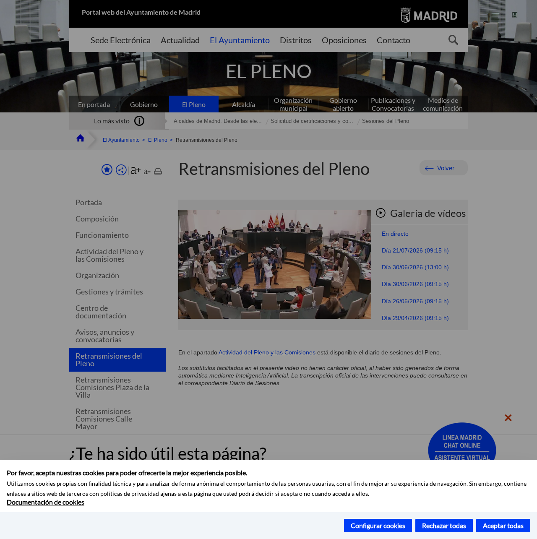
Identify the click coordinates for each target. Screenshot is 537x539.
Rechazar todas (444, 525)
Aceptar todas (503, 525)
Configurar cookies (378, 525)
